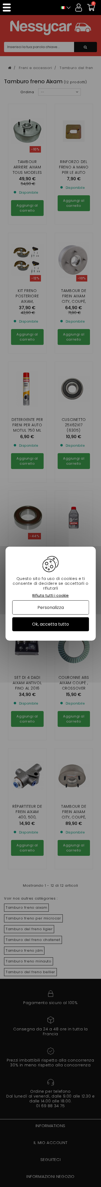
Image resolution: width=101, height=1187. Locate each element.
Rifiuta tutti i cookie (50, 595)
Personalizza (50, 607)
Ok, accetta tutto (50, 624)
